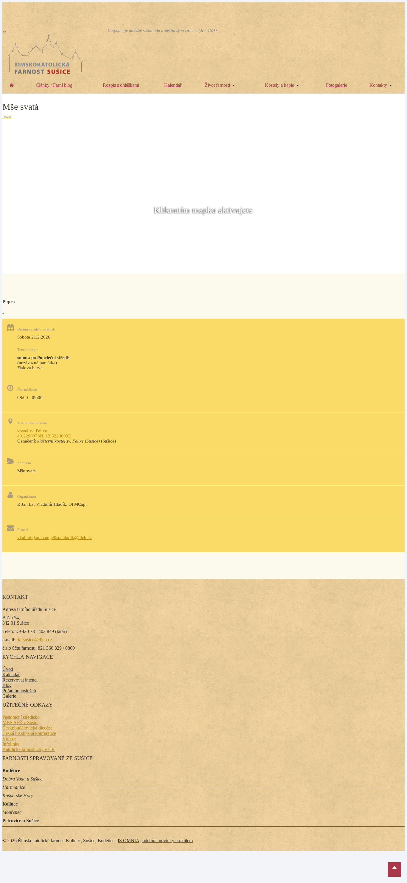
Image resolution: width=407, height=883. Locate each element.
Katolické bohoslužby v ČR (28, 749)
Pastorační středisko (21, 717)
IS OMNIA (128, 840)
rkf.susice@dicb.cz (34, 639)
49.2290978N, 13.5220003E (44, 436)
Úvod (6, 117)
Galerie (9, 696)
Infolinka (10, 744)
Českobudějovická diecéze (27, 727)
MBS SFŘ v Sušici (20, 722)
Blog (7, 685)
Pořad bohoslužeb (19, 690)
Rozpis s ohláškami (121, 85)
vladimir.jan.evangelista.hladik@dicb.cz (54, 537)
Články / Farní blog (54, 85)
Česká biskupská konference (29, 733)
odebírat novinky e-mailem (167, 840)
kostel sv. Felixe (32, 431)
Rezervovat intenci (20, 679)
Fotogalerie (336, 85)
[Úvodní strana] (12, 85)
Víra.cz (9, 738)
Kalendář (172, 85)
